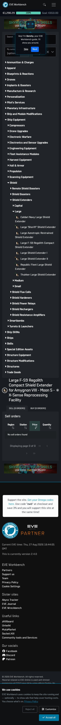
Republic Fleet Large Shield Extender (33, 266)
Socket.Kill (8, 633)
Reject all (29, 709)
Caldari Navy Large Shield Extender (32, 219)
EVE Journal (9, 604)
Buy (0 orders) (38, 408)
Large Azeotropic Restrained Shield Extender (34, 235)
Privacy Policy (31, 701)
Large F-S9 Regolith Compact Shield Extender (34, 245)
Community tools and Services (19, 637)
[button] (14, 4)
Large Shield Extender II (34, 258)
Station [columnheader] (23, 425)
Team (5, 578)
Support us (8, 574)
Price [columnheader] (34, 425)
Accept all (50, 717)
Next (35, 49)
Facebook (11, 651)
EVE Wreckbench (12, 608)
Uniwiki (6, 625)
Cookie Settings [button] (11, 586)
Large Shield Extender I (33, 253)
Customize (50, 709)
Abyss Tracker (10, 600)
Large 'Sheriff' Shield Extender (38, 227)
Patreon (10, 659)
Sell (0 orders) (17, 408)
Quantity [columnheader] (47, 425)
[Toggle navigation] (53, 5)
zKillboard (7, 621)
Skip (26, 49)
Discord (10, 655)
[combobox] (12, 52)
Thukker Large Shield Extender (38, 274)
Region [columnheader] (11, 425)
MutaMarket (9, 629)
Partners (7, 570)
